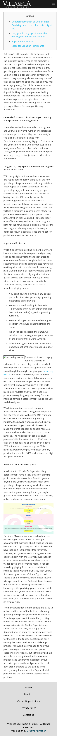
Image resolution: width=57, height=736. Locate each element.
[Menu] (53, 4)
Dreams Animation (36, 730)
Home (28, 687)
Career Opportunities (28, 700)
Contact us (28, 714)
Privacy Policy (28, 707)
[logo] (16, 4)
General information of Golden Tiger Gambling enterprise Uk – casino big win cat (32, 25)
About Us (28, 694)
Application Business (22, 41)
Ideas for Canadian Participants (28, 45)
